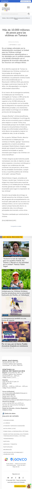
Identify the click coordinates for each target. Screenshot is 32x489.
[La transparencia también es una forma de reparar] (16, 306)
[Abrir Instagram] (23, 477)
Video (20, 255)
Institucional (8, 255)
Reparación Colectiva (14, 287)
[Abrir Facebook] (16, 477)
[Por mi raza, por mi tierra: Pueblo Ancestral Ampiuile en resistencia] (16, 332)
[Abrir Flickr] (20, 477)
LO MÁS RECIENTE (12, 237)
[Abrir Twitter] (12, 477)
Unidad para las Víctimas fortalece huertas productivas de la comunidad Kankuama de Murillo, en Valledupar (16, 293)
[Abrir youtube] (8, 477)
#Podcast (5, 340)
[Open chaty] (29, 486)
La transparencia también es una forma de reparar (14, 319)
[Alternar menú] (28, 7)
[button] (7, 1)
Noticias (4, 18)
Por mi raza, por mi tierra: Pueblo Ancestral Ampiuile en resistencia (15, 345)
